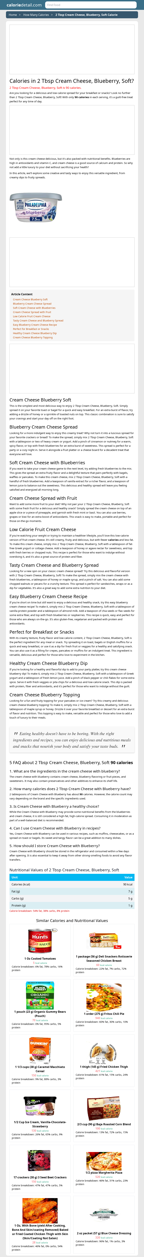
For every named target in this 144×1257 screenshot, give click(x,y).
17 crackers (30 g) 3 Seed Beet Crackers (40, 1179)
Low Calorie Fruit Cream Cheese (31, 316)
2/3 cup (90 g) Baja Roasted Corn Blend (104, 1126)
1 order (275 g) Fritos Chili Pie (104, 1016)
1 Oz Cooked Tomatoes (40, 961)
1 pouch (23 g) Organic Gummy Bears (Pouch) (40, 1016)
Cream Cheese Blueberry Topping (33, 337)
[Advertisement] (72, 49)
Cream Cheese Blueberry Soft (30, 299)
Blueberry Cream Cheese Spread (32, 303)
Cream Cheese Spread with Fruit (32, 312)
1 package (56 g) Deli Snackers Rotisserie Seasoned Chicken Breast (104, 961)
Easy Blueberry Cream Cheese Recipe (35, 324)
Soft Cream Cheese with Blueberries (34, 308)
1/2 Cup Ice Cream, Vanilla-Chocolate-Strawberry (40, 1126)
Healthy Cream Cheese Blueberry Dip (35, 333)
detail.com (24, 5)
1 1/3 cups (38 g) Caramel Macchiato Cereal (40, 1071)
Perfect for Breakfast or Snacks (31, 329)
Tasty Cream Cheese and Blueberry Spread (38, 320)
